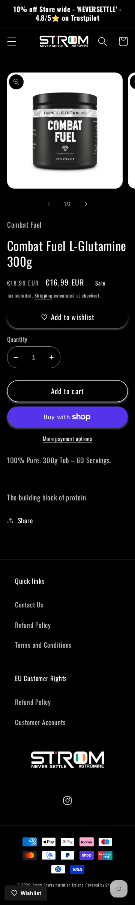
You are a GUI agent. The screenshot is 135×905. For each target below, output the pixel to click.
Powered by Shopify (102, 885)
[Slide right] (86, 203)
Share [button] (25, 520)
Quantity (17, 339)
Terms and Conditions (43, 645)
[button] (12, 41)
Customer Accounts (40, 722)
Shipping (43, 295)
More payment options (68, 439)
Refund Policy (33, 625)
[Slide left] (49, 203)
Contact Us (29, 604)
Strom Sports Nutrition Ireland (58, 885)
